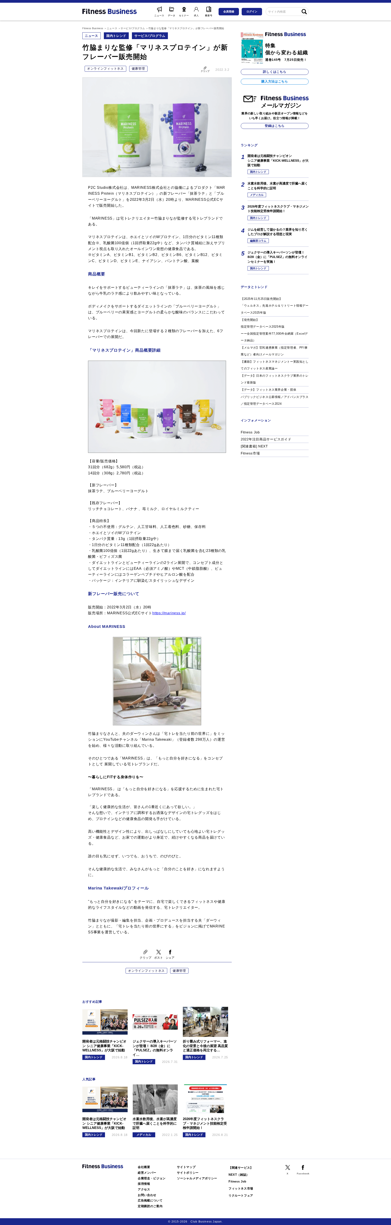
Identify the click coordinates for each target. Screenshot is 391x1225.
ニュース (91, 36)
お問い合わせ (147, 1195)
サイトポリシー (188, 1172)
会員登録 (228, 11)
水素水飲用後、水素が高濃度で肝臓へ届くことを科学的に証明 (278, 186)
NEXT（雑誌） (239, 1174)
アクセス (144, 1189)
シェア (170, 957)
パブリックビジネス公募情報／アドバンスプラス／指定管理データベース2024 (275, 400)
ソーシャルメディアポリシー (197, 1178)
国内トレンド (116, 36)
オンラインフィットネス (105, 68)
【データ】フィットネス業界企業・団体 (268, 389)
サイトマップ (186, 1167)
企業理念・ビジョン (152, 1178)
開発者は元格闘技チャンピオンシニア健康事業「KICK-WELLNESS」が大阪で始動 (278, 160)
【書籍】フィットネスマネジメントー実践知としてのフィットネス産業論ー (275, 365)
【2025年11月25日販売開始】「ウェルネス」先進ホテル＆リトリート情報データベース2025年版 (275, 305)
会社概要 (144, 1167)
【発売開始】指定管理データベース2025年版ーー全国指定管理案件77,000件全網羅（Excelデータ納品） (274, 330)
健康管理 (138, 68)
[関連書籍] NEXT (254, 446)
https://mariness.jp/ (169, 613)
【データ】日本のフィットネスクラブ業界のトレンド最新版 (275, 379)
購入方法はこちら (274, 81)
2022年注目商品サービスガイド (266, 439)
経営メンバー (147, 1172)
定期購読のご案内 (150, 1206)
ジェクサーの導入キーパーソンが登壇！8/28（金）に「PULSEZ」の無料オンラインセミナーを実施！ (278, 257)
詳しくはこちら (274, 71)
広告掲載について (150, 1200)
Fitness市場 (250, 453)
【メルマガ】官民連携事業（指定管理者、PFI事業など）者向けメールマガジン (274, 351)
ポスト (158, 957)
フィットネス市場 (241, 1188)
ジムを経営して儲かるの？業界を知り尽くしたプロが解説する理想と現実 (278, 232)
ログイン (251, 11)
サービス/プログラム (149, 36)
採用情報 (144, 1183)
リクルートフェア (241, 1195)
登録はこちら (275, 126)
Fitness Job (250, 432)
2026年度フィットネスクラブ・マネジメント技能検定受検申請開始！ (278, 209)
